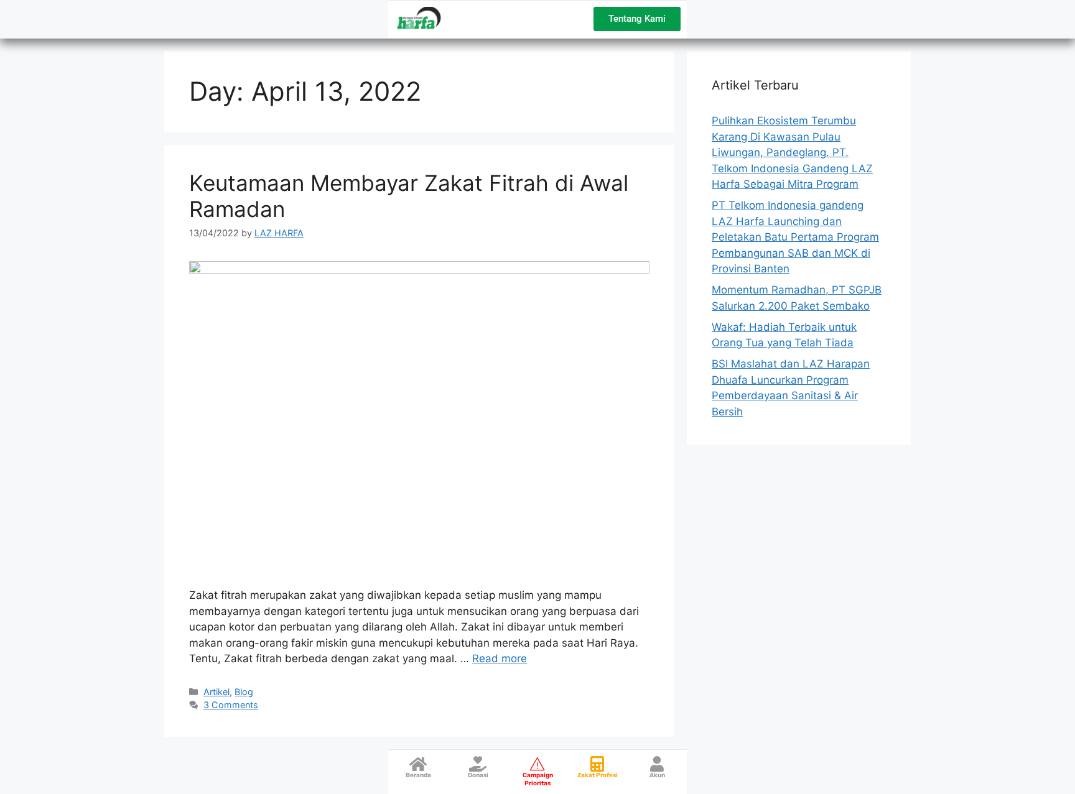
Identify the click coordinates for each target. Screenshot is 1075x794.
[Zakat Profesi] (597, 764)
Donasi (478, 775)
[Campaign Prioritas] (538, 764)
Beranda (418, 775)
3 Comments (230, 704)
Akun (657, 775)
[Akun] (657, 764)
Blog (244, 691)
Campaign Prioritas (538, 779)
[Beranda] (418, 764)
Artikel (216, 691)
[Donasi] (478, 764)
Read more (499, 658)
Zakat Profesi (597, 775)
